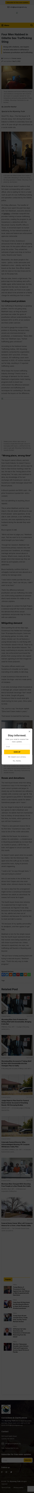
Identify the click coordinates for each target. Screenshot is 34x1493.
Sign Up (17, 752)
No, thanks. (17, 761)
